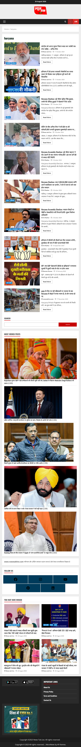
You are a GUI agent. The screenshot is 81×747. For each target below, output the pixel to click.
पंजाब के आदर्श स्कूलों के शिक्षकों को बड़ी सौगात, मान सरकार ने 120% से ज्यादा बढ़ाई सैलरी (59, 666)
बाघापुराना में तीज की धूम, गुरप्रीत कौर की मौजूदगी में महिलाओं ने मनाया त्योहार (21, 666)
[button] (4, 21)
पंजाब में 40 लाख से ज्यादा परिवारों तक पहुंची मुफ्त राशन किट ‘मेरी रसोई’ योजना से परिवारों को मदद (20, 631)
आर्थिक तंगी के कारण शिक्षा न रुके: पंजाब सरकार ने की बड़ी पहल (23, 508)
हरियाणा (14, 63)
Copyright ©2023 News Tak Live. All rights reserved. (40, 740)
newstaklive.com (48, 299)
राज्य (7, 200)
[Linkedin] (53, 588)
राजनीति (8, 63)
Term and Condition (50, 696)
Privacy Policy (48, 691)
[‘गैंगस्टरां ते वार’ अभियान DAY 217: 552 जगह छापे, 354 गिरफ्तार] (59, 616)
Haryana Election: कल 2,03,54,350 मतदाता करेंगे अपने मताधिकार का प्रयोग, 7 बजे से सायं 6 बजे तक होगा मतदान (22, 191)
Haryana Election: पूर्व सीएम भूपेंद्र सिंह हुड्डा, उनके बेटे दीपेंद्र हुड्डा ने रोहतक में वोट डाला (22, 108)
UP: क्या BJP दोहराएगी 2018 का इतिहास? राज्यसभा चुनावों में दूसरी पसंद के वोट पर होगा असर (22, 273)
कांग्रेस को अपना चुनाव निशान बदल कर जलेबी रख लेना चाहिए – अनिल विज (22, 54)
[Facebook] (15, 579)
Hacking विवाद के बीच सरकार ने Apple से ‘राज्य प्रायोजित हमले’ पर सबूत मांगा (28, 552)
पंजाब (14, 625)
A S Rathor (46, 104)
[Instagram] (40, 579)
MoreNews (50, 744)
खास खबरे (8, 229)
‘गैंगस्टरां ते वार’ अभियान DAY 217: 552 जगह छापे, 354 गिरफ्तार (59, 631)
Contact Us (47, 700)
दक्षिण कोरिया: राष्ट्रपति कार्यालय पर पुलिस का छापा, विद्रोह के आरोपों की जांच (28, 420)
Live (75, 21)
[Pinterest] (28, 588)
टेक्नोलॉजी (15, 229)
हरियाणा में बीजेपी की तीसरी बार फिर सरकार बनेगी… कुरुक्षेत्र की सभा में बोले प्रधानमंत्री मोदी (22, 248)
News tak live (47, 52)
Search (7, 318)
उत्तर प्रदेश (9, 283)
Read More (48, 61)
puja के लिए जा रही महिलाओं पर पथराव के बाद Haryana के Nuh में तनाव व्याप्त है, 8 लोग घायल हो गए (22, 300)
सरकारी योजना (9, 90)
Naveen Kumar (47, 271)
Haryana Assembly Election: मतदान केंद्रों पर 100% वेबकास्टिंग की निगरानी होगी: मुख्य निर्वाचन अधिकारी (22, 220)
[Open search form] (65, 22)
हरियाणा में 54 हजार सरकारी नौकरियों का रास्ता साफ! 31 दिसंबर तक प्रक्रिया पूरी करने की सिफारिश (22, 80)
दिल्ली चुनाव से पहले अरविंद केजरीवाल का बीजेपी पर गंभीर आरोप (23, 463)
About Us (47, 687)
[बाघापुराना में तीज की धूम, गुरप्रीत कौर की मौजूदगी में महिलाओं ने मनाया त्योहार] (21, 651)
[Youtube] (65, 579)
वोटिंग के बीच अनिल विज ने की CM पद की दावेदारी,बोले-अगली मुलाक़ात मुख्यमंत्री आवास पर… (22, 134)
